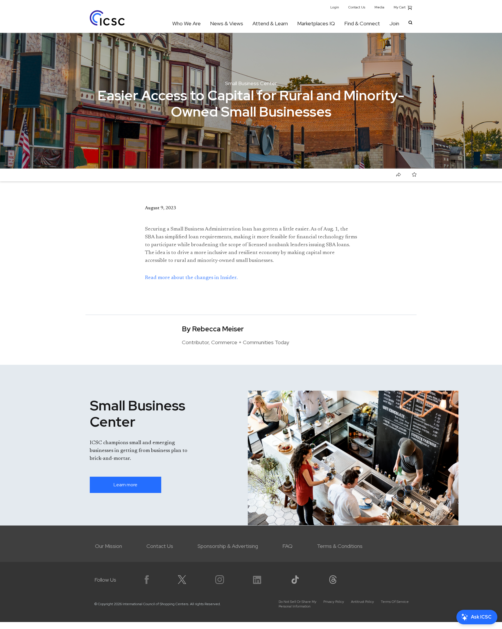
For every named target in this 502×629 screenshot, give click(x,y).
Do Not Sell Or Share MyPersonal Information (297, 604)
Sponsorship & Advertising (228, 546)
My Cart (400, 7)
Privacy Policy (333, 601)
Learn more (125, 485)
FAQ (287, 546)
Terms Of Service (395, 601)
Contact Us (356, 7)
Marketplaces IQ (316, 23)
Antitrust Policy (362, 601)
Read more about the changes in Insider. (191, 277)
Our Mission (108, 546)
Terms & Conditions (340, 546)
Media (379, 7)
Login (334, 7)
